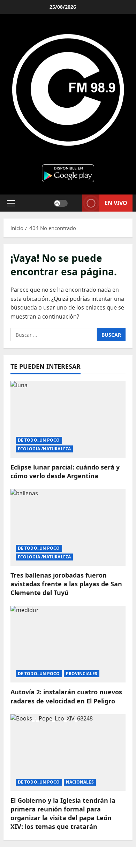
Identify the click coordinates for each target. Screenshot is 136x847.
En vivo (116, 202)
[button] (10, 203)
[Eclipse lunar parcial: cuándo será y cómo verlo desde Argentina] (68, 419)
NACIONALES (80, 782)
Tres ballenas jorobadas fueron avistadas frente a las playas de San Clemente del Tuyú (66, 584)
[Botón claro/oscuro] (61, 202)
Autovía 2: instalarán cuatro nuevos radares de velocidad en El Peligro (66, 696)
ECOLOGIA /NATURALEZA (44, 449)
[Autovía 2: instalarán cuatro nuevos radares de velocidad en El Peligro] (68, 644)
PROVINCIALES (81, 674)
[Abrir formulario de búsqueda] (75, 203)
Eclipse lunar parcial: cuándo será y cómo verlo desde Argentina (65, 471)
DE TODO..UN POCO (39, 440)
